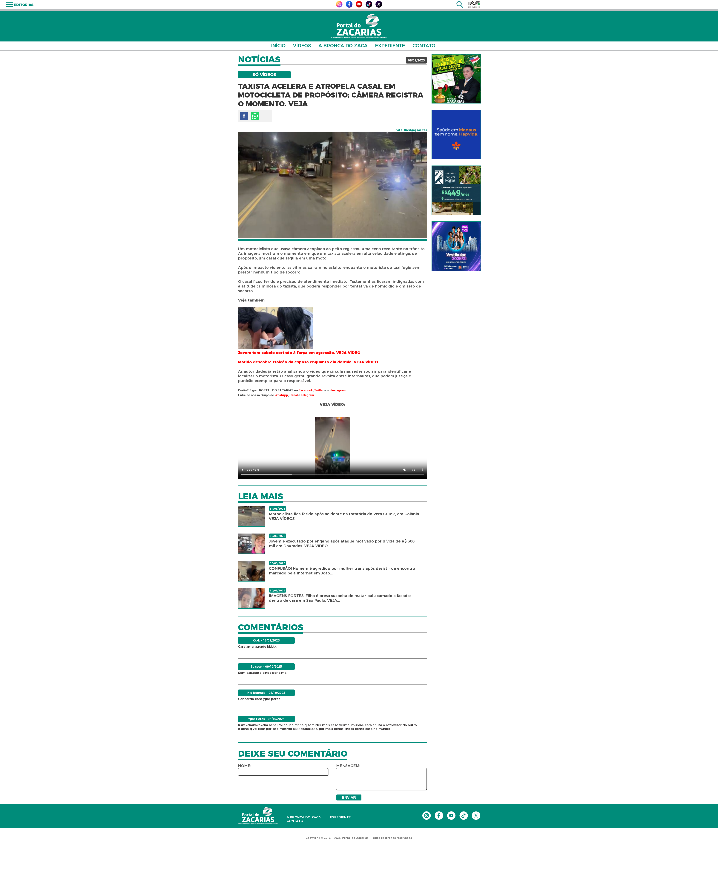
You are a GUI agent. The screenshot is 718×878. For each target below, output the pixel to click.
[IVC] (474, 4)
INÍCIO (278, 45)
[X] (378, 6)
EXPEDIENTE (390, 45)
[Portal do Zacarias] (359, 26)
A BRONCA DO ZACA (343, 45)
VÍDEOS (302, 45)
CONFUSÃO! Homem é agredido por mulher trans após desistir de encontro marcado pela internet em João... (342, 570)
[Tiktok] (369, 6)
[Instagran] (339, 6)
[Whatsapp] (255, 116)
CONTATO (423, 45)
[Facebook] (349, 6)
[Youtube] (359, 6)
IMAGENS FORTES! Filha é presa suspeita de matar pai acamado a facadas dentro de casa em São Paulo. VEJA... (340, 598)
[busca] (459, 7)
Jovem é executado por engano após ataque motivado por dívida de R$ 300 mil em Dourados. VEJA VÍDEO (342, 543)
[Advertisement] (68, 853)
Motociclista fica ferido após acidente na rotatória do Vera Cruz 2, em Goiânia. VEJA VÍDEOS (344, 516)
